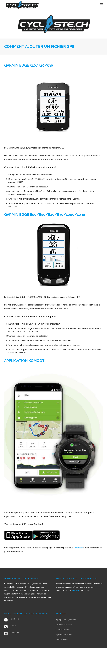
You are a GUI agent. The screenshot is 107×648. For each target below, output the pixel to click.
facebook (15, 619)
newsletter (76, 590)
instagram (15, 632)
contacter (78, 547)
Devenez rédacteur (64, 624)
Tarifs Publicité (62, 639)
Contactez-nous (63, 629)
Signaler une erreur (64, 634)
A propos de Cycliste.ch (66, 619)
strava (13, 625)
